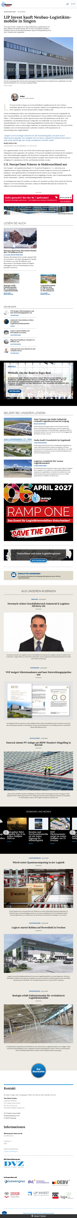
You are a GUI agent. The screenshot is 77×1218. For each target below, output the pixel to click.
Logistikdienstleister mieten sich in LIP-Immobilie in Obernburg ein (48, 288)
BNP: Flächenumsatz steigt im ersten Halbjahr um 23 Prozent (58, 836)
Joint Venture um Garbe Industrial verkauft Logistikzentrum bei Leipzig (51, 420)
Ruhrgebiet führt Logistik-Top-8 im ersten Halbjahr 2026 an (16, 835)
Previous (4, 832)
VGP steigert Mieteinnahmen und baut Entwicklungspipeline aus (22, 312)
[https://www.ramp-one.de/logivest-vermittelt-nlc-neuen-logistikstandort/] (18, 469)
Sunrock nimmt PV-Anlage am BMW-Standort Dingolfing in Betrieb (38, 743)
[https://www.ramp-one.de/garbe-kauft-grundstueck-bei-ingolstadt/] (18, 448)
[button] (73, 4)
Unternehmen (14, 315)
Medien (12, 326)
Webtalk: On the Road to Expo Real (29, 372)
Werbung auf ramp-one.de (13, 1133)
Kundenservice (8, 1136)
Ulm (52, 168)
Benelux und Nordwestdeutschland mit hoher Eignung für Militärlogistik (38, 836)
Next (70, 832)
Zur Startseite (38, 1070)
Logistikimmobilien (35, 858)
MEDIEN (47, 811)
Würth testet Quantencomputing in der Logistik (38, 862)
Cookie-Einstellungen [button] (11, 1151)
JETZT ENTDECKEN (38, 560)
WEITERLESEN (14, 391)
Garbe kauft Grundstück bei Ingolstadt (52, 440)
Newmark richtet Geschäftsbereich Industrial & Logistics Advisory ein (38, 604)
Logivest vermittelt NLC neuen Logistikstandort (48, 462)
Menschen (34, 599)
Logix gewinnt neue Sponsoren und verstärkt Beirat (22, 349)
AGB (5, 1143)
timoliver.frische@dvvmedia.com (14, 1108)
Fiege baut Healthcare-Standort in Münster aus (22, 340)
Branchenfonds (17, 255)
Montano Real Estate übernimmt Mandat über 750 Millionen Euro (20, 251)
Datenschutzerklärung (11, 1149)
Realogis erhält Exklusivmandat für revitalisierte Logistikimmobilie (11, 288)
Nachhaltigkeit (35, 738)
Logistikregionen (15, 335)
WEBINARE (31, 811)
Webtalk (12, 367)
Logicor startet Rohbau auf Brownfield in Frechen (19, 331)
